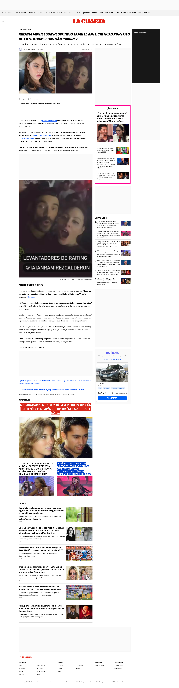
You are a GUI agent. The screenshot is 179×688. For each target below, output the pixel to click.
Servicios (68, 13)
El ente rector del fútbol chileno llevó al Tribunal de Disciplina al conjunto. (38, 554)
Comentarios (34, 99)
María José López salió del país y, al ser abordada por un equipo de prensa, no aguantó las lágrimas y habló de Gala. (40, 576)
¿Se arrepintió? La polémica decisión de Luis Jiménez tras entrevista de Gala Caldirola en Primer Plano (107, 282)
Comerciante (109, 13)
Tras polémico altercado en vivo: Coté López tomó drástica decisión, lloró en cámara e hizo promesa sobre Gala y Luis (41, 569)
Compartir (23, 99)
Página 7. (31, 297)
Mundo (59, 13)
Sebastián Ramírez (56, 394)
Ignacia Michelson (43, 394)
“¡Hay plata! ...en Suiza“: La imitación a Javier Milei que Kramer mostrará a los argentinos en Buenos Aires (42, 608)
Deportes (32, 13)
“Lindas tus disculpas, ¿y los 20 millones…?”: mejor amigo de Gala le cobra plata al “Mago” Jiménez (106, 176)
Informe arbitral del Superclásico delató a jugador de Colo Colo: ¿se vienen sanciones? (40, 588)
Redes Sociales (32, 394)
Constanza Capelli (26, 138)
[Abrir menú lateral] (3, 21)
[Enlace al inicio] (112, 109)
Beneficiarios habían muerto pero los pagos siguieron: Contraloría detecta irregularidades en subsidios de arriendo (41, 511)
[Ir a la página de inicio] (89, 21)
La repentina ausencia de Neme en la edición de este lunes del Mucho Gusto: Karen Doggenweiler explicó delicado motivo (108, 263)
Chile (10, 13)
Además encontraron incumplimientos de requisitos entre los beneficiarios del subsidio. (40, 517)
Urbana (77, 13)
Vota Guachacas (144, 13)
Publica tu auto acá (112, 360)
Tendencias (42, 13)
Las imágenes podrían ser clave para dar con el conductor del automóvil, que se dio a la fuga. (42, 537)
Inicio (4, 13)
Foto (64, 394)
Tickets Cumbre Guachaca (126, 13)
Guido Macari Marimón (34, 49)
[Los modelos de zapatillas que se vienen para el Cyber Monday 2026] (122, 150)
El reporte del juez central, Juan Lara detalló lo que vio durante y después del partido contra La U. (39, 593)
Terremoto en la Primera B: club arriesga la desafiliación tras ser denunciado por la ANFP (41, 549)
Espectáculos (20, 13)
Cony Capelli (70, 394)
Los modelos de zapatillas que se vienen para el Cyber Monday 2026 (105, 150)
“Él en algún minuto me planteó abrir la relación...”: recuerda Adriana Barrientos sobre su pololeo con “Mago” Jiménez (112, 117)
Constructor (97, 13)
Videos (52, 13)
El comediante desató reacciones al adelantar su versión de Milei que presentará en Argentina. (41, 615)
